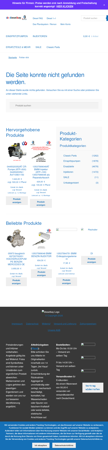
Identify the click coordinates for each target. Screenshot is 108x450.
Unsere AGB (54, 330)
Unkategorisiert (71, 182)
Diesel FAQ (38, 18)
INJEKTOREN (40, 36)
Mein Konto (65, 24)
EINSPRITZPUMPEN (17, 36)
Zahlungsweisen (88, 323)
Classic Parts (53, 47)
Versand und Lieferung (65, 323)
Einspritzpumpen (71, 160)
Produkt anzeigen (17, 201)
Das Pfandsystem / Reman (45, 24)
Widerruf (46, 323)
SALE (38, 47)
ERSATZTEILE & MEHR (18, 47)
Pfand (35, 348)
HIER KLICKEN (64, 6)
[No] (104, 435)
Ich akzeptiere (41, 445)
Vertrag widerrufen (93, 387)
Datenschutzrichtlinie (64, 445)
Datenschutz (32, 323)
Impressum (17, 323)
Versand (19, 190)
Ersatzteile (68, 166)
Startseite (12, 57)
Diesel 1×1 (51, 18)
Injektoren (68, 171)
